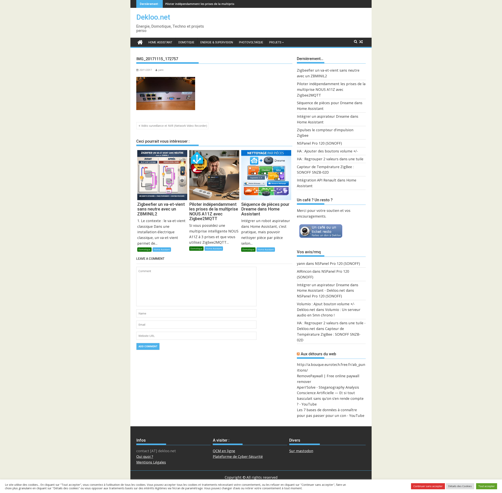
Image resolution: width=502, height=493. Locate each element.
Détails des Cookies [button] (460, 486)
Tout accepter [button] (486, 486)
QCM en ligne (224, 450)
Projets (275, 42)
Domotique (186, 42)
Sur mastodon (301, 450)
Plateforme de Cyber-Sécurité (238, 456)
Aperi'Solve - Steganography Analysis (328, 387)
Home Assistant (160, 42)
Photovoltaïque (251, 42)
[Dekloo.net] (140, 42)
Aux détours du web (318, 354)
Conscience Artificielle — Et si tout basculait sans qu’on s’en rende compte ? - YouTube (330, 398)
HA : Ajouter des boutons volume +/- (327, 151)
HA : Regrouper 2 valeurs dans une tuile (330, 159)
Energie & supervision (216, 42)
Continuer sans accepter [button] (428, 486)
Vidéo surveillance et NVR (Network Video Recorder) (174, 126)
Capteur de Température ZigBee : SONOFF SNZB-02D (328, 334)
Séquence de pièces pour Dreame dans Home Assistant (202, 4)
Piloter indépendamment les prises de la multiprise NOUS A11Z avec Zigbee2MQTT (331, 89)
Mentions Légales (151, 462)
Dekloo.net (153, 17)
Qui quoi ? (144, 456)
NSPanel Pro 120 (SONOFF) (319, 143)
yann (161, 70)
